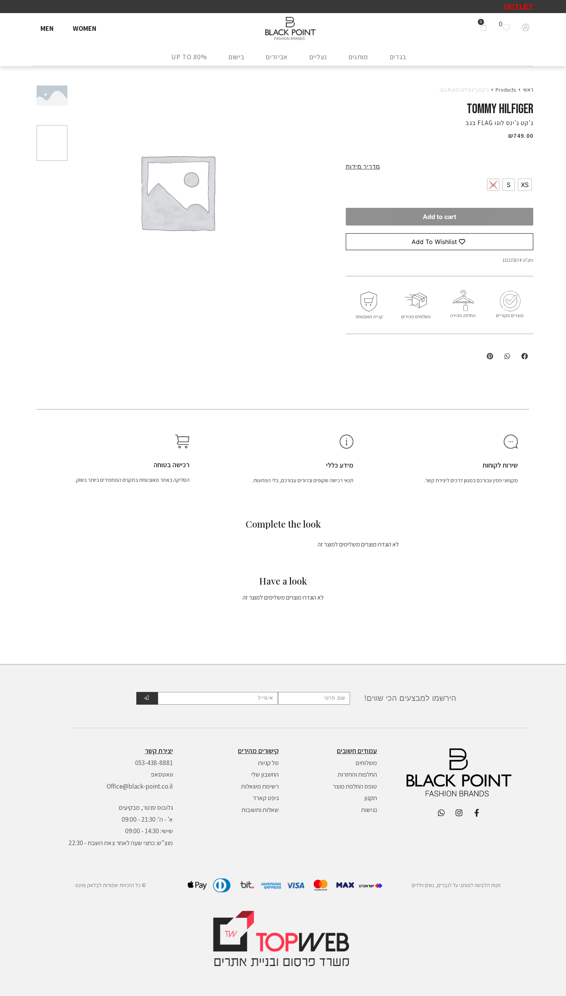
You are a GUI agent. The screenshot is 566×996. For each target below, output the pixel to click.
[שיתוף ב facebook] (524, 356)
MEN (47, 28)
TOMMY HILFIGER (500, 109)
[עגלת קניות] (483, 27)
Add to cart (439, 217)
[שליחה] (146, 698)
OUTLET (518, 6)
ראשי (528, 89)
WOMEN (84, 28)
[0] (508, 28)
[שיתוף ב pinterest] (490, 356)
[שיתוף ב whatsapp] (507, 356)
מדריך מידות (363, 166)
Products (506, 89)
